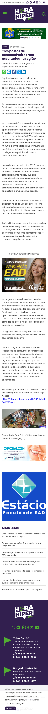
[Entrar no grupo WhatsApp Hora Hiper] (27, 2)
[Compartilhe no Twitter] (19, 72)
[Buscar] (44, 14)
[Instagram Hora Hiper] (37, 2)
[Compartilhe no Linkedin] (23, 72)
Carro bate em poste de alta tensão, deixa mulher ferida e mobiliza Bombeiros (21, 563)
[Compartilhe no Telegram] (9, 72)
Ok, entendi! (10, 708)
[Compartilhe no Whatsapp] (4, 72)
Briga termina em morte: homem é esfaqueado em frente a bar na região (23, 535)
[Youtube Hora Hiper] (44, 2)
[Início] (24, 20)
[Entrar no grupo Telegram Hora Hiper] (31, 2)
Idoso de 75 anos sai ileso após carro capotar (22, 589)
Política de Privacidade (22, 696)
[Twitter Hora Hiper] (40, 2)
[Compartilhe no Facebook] (14, 72)
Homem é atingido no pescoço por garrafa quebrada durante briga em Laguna (21, 581)
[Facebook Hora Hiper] (34, 2)
